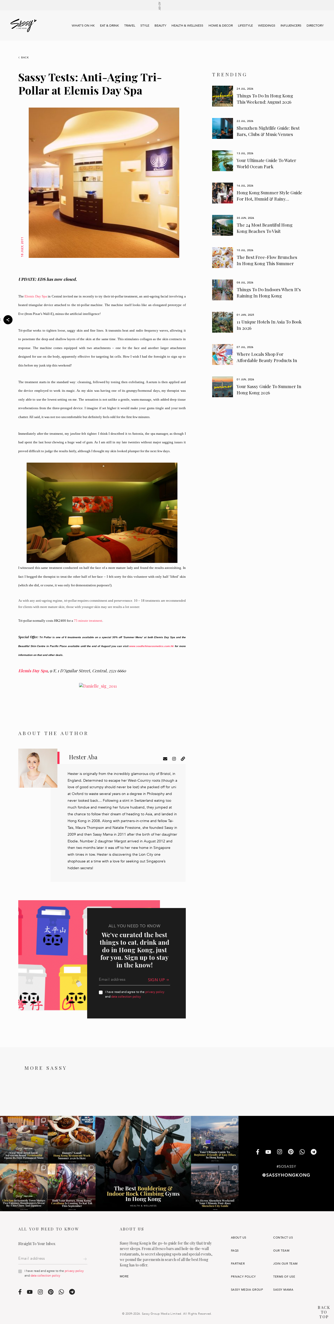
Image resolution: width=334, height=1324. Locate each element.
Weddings (266, 25)
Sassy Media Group (247, 1290)
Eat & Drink (109, 25)
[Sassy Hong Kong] (23, 25)
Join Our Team (285, 1264)
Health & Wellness (187, 25)
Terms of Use (284, 1277)
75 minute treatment (88, 621)
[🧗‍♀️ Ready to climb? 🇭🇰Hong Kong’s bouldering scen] (143, 1163)
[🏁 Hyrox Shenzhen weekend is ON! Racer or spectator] (215, 1187)
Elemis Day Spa (36, 296)
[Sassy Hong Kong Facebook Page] (257, 1152)
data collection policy (126, 996)
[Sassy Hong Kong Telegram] (314, 1152)
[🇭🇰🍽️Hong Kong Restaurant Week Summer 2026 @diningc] (72, 1140)
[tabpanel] (257, 96)
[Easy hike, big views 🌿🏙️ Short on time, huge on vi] (215, 1140)
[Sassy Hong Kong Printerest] (291, 1152)
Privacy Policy (243, 1277)
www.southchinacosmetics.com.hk (151, 646)
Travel (129, 25)
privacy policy (154, 992)
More (124, 1276)
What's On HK (83, 25)
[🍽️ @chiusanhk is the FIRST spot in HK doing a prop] (24, 1187)
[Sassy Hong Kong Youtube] (268, 1152)
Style (144, 25)
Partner (238, 1264)
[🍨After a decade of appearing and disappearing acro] (24, 1140)
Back (25, 57)
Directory (315, 25)
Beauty (160, 25)
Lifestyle (245, 25)
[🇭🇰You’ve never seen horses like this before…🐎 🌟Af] (72, 1187)
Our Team (281, 1251)
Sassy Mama (283, 1290)
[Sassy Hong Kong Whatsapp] (302, 1152)
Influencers (291, 25)
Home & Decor (220, 25)
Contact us (283, 1238)
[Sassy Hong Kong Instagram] (279, 1152)
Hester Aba (83, 757)
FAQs (235, 1251)
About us (238, 1238)
